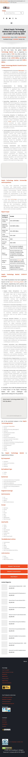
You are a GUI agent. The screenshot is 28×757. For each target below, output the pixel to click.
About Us (4, 720)
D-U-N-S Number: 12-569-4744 (15, 742)
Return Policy (5, 680)
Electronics (21, 70)
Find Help (4, 668)
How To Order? (5, 670)
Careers (4, 726)
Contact (4, 717)
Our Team (4, 722)
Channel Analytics (6, 701)
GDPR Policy (5, 676)
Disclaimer (4, 674)
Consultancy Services (7, 697)
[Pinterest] (6, 18)
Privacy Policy (5, 678)
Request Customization (14, 571)
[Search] (21, 13)
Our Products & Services (9, 695)
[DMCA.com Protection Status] (14, 748)
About (25, 661)
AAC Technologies (12, 199)
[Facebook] (3, 18)
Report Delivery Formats (7, 672)
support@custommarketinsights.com (16, 1)
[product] (4, 587)
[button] (11, 23)
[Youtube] (9, 18)
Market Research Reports (8, 703)
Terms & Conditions (6, 682)
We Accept (5, 707)
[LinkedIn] (16, 18)
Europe (19, 260)
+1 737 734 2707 (13, 2)
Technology (4, 52)
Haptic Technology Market (17, 282)
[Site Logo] (14, 7)
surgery (9, 121)
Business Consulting (6, 699)
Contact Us (4, 724)
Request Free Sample (14, 566)
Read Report (14, 576)
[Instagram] (12, 18)
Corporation (12, 426)
